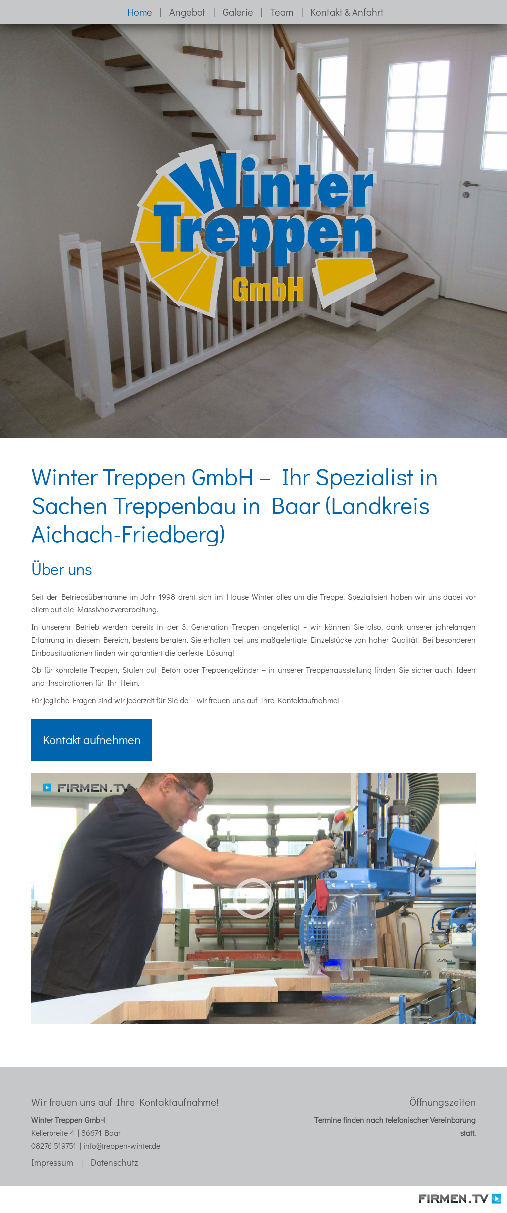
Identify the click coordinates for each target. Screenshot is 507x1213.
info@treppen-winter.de (121, 1145)
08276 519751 (53, 1145)
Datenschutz (114, 1162)
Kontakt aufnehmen (92, 739)
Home (139, 11)
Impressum (52, 1162)
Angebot (187, 11)
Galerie (238, 11)
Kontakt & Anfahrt (347, 11)
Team (281, 11)
